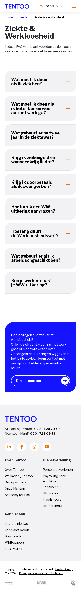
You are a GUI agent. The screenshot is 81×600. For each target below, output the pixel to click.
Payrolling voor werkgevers (54, 478)
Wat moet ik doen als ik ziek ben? (29, 81)
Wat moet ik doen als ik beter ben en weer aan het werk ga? (32, 108)
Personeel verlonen (58, 470)
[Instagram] (34, 446)
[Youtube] (46, 446)
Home (9, 17)
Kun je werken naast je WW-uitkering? (31, 282)
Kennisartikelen (17, 530)
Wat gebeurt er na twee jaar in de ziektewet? (35, 135)
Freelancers (52, 499)
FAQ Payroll (13, 549)
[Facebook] (21, 446)
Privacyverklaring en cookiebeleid (41, 573)
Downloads (13, 536)
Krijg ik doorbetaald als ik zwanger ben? (31, 184)
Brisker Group (64, 569)
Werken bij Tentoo (19, 476)
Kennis (23, 17)
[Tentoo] (17, 6)
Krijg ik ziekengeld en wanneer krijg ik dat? (33, 159)
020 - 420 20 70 (47, 429)
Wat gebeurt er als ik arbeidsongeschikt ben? (35, 258)
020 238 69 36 (53, 6)
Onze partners (16, 482)
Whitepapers (15, 542)
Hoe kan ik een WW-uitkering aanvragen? (33, 209)
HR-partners (52, 506)
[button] (40, 380)
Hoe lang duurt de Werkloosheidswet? (34, 233)
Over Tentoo (14, 470)
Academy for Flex (18, 495)
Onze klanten (15, 488)
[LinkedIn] (9, 446)
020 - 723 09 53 (42, 433)
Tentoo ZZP (52, 487)
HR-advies (50, 493)
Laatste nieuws (16, 524)
